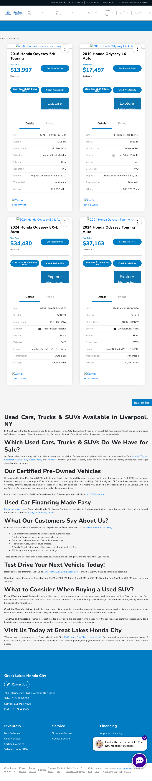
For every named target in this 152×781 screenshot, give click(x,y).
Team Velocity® (124, 768)
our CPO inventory (95, 494)
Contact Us (19, 684)
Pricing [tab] (50, 123)
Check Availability (55, 89)
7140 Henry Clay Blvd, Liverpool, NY (61, 571)
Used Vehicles (12, 738)
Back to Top (142, 403)
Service (58, 726)
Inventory (12, 726)
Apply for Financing (111, 733)
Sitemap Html (52, 770)
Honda (135, 456)
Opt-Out (90, 770)
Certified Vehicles (14, 744)
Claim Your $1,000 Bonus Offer (24, 90)
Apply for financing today (40, 512)
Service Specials (61, 738)
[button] (65, 48)
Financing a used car (14, 509)
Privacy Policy (23, 770)
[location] (119, 3)
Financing (108, 726)
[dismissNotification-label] (144, 737)
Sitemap (42, 769)
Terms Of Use (32, 770)
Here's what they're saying (99, 527)
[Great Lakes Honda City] (14, 13)
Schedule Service (62, 733)
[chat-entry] (139, 760)
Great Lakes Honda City (10, 770)
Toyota (144, 456)
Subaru (18, 459)
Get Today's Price (55, 68)
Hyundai (52, 459)
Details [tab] (29, 123)
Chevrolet (9, 459)
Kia (25, 459)
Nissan (32, 459)
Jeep (39, 459)
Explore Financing (54, 105)
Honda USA (98, 770)
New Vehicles (12, 733)
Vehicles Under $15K (16, 749)
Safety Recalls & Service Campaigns (75, 770)
